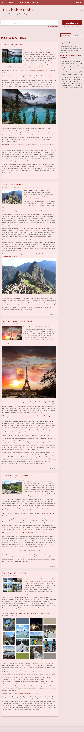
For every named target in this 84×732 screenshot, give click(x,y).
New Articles (75, 35)
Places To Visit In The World (13, 184)
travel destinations (24, 576)
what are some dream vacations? (29, 211)
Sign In (78, 2)
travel (20, 47)
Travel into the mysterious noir (29, 613)
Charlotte (6, 324)
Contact (13, 2)
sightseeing (38, 576)
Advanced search (53, 26)
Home (4, 2)
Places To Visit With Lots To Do (14, 573)
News (17, 47)
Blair (5, 478)
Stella (5, 576)
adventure (27, 187)
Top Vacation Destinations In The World (17, 321)
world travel (37, 478)
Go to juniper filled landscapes (33, 70)
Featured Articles (65, 35)
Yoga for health (27, 533)
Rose (5, 187)
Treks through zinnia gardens (45, 416)
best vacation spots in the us (14, 145)
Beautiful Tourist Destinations (13, 44)
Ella (5, 47)
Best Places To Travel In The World (15, 475)
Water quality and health (27, 693)
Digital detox (23, 435)
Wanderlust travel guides (9, 256)
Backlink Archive (18, 9)
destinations (27, 47)
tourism (32, 47)
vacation (42, 324)
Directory (9, 729)
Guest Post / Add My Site (30, 2)
